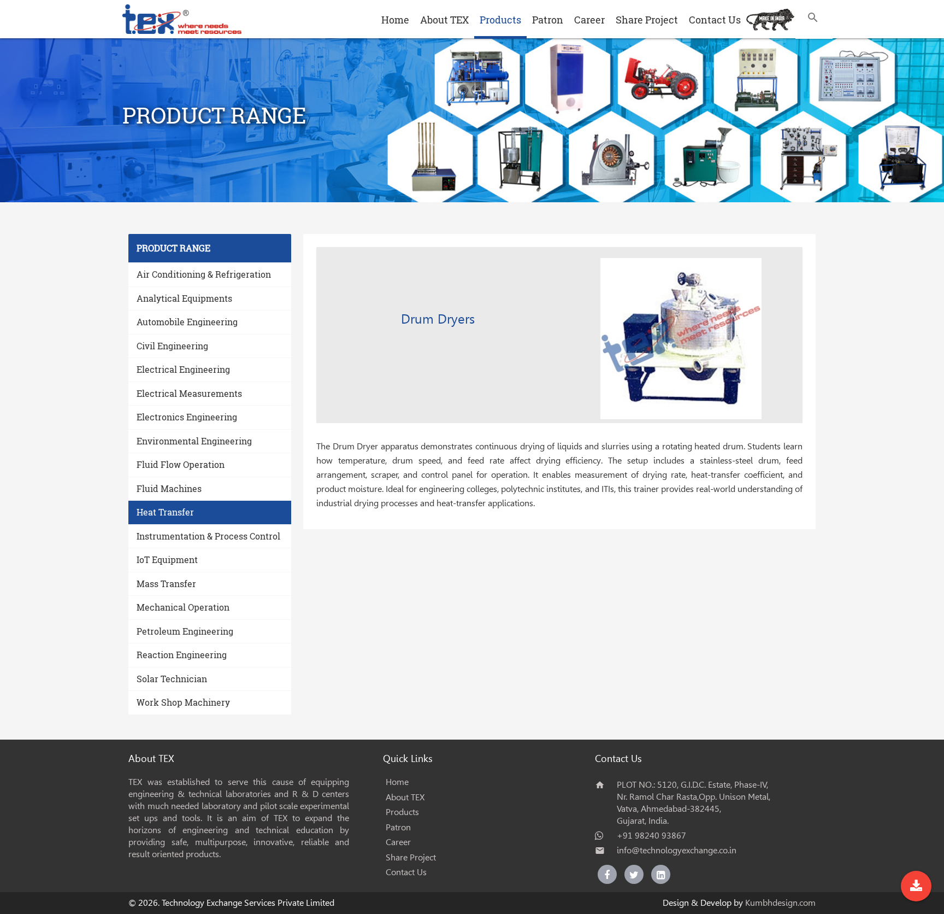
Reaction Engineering (182, 654)
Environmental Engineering (194, 441)
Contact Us (715, 19)
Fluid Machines (169, 488)
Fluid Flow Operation (181, 464)
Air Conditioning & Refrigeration (204, 274)
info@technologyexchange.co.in (676, 850)
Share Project (647, 19)
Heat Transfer (165, 512)
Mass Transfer (166, 583)
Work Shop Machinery (183, 702)
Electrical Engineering (183, 369)
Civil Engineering (172, 345)
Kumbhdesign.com (780, 903)
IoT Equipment (167, 559)
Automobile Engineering (187, 321)
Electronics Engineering (187, 417)
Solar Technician (172, 678)
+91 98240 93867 (651, 835)
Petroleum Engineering (185, 631)
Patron (547, 19)
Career (589, 19)
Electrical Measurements (189, 393)
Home (395, 19)
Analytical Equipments (184, 298)
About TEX (444, 19)
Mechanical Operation (183, 607)
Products (500, 19)
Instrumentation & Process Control (208, 536)
